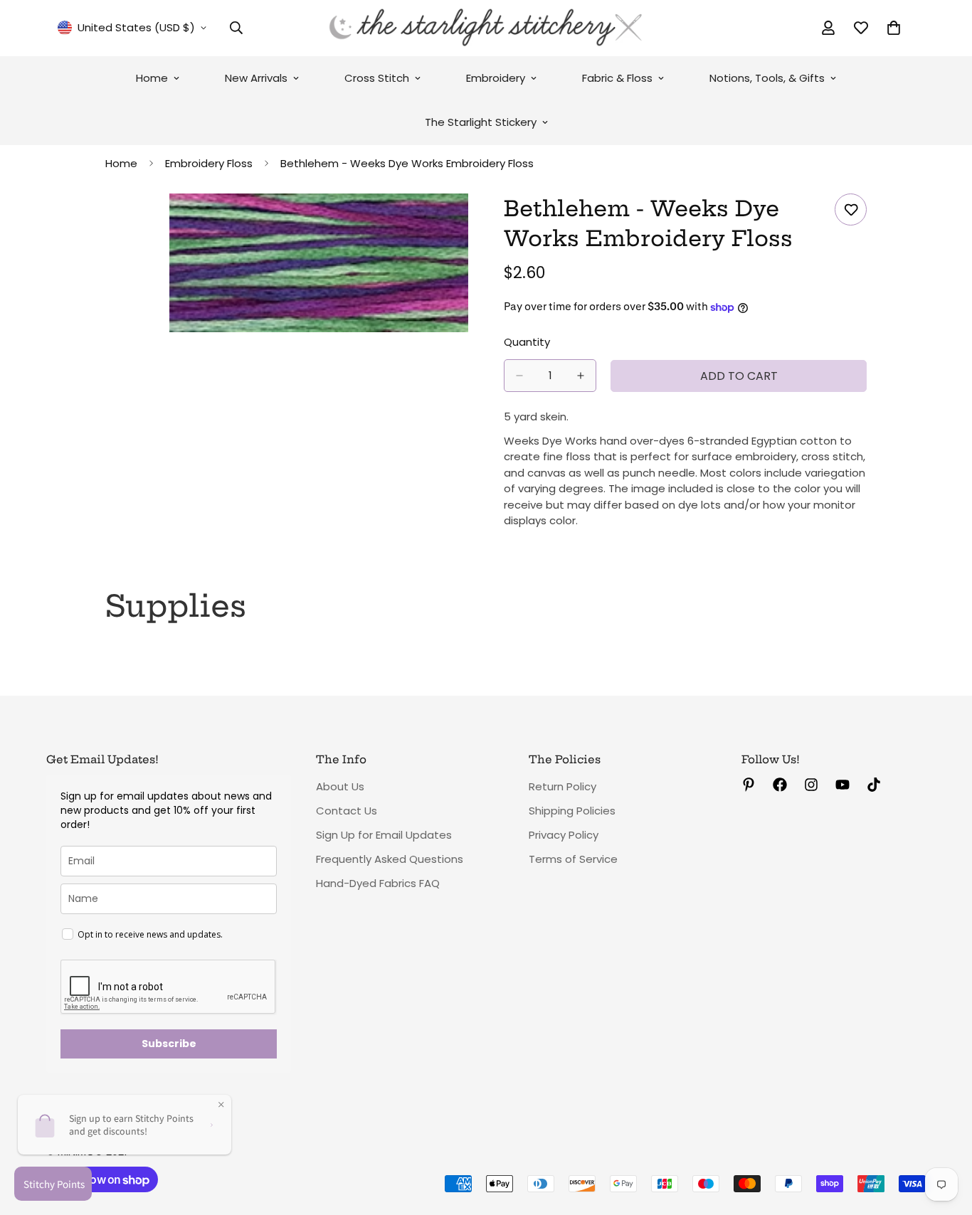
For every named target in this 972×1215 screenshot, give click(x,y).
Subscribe (169, 1043)
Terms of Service (573, 858)
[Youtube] (842, 785)
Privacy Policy (563, 834)
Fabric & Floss (617, 77)
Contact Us (346, 810)
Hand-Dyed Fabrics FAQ (378, 883)
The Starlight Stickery (481, 122)
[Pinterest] (748, 785)
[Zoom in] (456, 224)
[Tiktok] (874, 785)
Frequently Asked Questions (389, 858)
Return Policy (562, 786)
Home (152, 77)
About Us (340, 786)
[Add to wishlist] (851, 209)
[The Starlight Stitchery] (486, 28)
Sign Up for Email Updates (384, 834)
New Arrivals (256, 77)
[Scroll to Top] (944, 1137)
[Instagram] (811, 785)
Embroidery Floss (209, 163)
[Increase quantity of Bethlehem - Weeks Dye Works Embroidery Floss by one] (581, 375)
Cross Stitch (376, 77)
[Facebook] (780, 785)
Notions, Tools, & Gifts (767, 77)
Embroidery (495, 77)
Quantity (527, 341)
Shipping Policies (572, 810)
